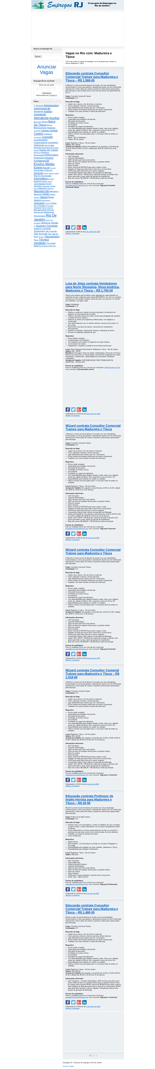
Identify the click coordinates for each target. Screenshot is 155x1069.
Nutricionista (46, 200)
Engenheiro (39, 158)
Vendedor (40, 243)
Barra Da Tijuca (44, 123)
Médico (46, 194)
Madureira (42, 188)
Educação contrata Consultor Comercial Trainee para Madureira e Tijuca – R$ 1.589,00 (92, 77)
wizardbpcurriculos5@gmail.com (77, 185)
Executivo (53, 168)
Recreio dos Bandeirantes (44, 212)
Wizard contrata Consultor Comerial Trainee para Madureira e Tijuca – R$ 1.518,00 (92, 674)
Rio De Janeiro (45, 217)
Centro (38, 133)
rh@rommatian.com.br (112, 367)
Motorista (38, 194)
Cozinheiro (53, 142)
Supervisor (39, 231)
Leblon (52, 186)
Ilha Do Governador (42, 176)
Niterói (44, 197)
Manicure (50, 188)
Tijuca (36, 240)
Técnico (44, 239)
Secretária (37, 223)
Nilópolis (37, 197)
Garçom (48, 170)
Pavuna (47, 203)
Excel (46, 167)
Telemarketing (52, 236)
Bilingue (49, 125)
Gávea (46, 173)
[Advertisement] (77, 27)
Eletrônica (45, 153)
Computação (37, 137)
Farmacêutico (39, 170)
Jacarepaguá (39, 184)
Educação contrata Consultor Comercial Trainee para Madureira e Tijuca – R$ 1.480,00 (92, 909)
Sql (35, 226)
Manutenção (41, 191)
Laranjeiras (46, 186)
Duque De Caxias (48, 150)
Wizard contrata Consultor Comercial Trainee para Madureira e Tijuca (93, 427)
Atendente (41, 118)
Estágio (38, 167)
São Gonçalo (40, 234)
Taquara (41, 237)
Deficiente (39, 145)
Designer (55, 148)
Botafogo (51, 128)
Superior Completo (47, 225)
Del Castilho (49, 145)
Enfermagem (51, 155)
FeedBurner (53, 95)
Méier (53, 194)
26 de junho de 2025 (93, 414)
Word (36, 246)
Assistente (40, 114)
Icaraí (56, 173)
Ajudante (38, 111)
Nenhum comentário (73, 233)
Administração (42, 108)
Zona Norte (43, 246)
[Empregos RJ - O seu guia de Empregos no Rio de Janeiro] (75, 4)
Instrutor (51, 179)
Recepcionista (40, 210)
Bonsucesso (40, 127)
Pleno (36, 206)
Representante (39, 216)
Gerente (38, 173)
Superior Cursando (42, 228)
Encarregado (39, 155)
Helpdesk (51, 173)
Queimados (38, 208)
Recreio (50, 210)
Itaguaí (50, 181)
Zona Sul (51, 246)
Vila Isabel (51, 243)
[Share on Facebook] (68, 227)
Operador (39, 203)
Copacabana (40, 142)
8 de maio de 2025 (92, 784)
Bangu (45, 122)
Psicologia (49, 206)
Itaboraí (44, 181)
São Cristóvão (51, 231)
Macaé (36, 188)
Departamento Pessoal (43, 148)
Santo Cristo (49, 220)
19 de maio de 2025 (93, 658)
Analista (48, 111)
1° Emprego (38, 106)
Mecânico (54, 191)
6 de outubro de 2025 (92, 232)
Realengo (50, 208)
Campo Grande (49, 130)
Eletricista (37, 153)
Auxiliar (54, 118)
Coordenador (41, 140)
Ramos (44, 208)
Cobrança (48, 134)
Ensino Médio (44, 164)
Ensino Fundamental (43, 159)
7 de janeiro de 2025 (93, 1006)
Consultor (47, 137)
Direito (36, 150)
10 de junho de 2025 (92, 538)
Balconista (38, 122)
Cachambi (37, 131)
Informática (41, 178)
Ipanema (37, 181)
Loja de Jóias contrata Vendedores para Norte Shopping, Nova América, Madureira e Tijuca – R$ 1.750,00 (93, 287)
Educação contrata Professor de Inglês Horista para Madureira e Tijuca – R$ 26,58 (89, 799)
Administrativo (51, 105)
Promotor (42, 206)
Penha (53, 203)
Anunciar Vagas (46, 69)
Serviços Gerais (49, 223)
